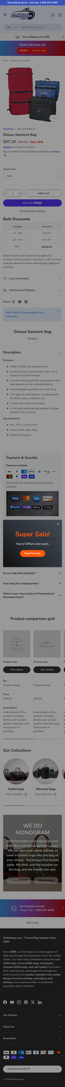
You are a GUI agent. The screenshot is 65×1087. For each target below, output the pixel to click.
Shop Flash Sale (32, 553)
